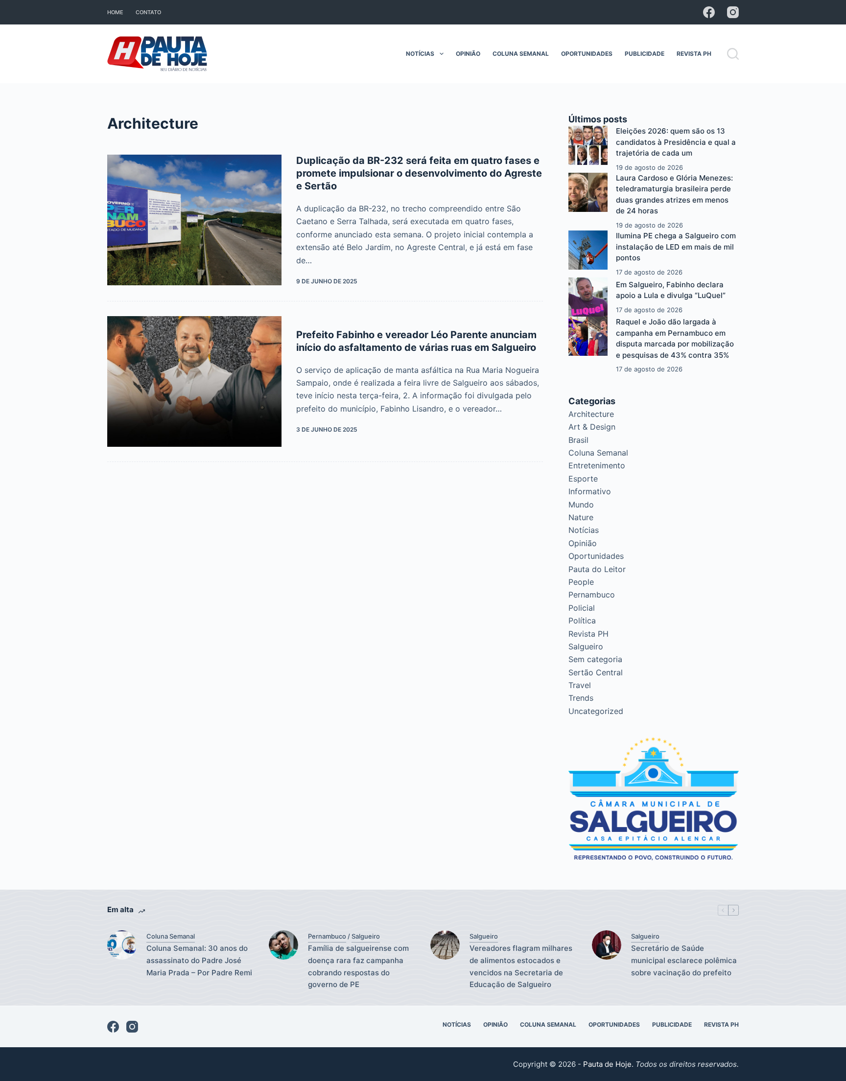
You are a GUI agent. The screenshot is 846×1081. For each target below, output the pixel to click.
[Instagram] (733, 12)
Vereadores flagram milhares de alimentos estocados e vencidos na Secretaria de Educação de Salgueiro (521, 966)
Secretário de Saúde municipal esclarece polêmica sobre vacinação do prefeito (684, 960)
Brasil (578, 440)
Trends (580, 698)
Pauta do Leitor (597, 569)
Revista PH (694, 53)
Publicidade (644, 53)
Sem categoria (595, 659)
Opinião (468, 53)
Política (582, 620)
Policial (581, 608)
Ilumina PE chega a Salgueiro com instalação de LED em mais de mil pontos (676, 246)
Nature (580, 517)
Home (115, 12)
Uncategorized (595, 711)
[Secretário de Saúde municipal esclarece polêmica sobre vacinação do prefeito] (606, 945)
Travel (579, 685)
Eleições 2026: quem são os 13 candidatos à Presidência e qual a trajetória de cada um (676, 142)
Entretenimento (596, 465)
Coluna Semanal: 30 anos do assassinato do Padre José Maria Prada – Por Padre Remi (199, 960)
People (581, 582)
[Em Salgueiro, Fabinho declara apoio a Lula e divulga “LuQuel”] (588, 297)
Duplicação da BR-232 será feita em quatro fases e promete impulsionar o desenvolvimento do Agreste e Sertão (419, 173)
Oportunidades (586, 53)
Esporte (583, 478)
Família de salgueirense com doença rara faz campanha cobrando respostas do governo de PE (358, 966)
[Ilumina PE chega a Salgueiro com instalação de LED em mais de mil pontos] (588, 250)
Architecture (591, 414)
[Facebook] (709, 12)
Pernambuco (591, 594)
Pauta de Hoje (607, 1064)
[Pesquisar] (733, 54)
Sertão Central (595, 672)
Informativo (589, 491)
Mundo (581, 504)
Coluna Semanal (521, 53)
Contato (148, 12)
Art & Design (591, 427)
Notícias (420, 53)
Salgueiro (585, 646)
